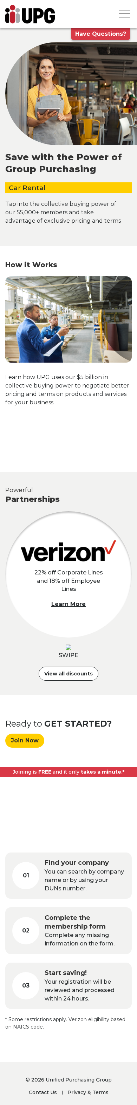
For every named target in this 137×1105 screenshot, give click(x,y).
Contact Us (43, 1092)
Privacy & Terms (88, 1092)
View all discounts (68, 674)
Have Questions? (100, 34)
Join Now (25, 740)
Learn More (68, 604)
